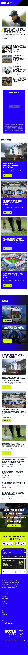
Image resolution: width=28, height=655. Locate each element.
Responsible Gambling (6, 616)
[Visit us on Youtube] (9, 623)
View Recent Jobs (5, 617)
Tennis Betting (5, 598)
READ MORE (7, 175)
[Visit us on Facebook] (3, 623)
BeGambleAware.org (20, 640)
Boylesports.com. (12, 647)
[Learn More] (7, 543)
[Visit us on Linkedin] (12, 623)
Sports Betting (5, 593)
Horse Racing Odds (6, 596)
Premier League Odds (6, 600)
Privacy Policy (4, 614)
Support (3, 609)
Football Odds (5, 594)
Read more (7, 387)
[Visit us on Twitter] (6, 623)
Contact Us (4, 610)
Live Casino (4, 601)
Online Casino (5, 603)
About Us (4, 612)
